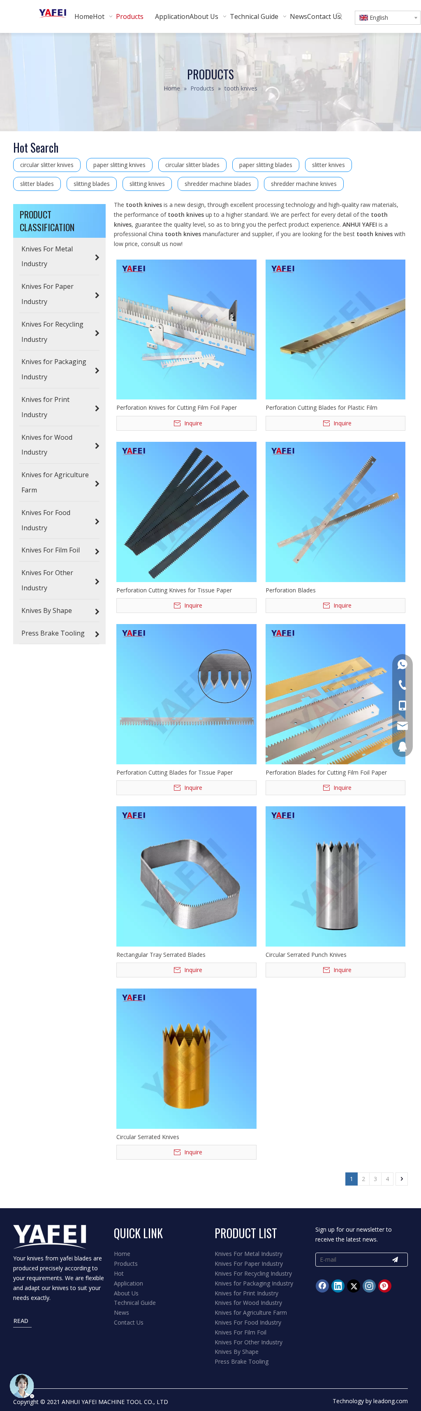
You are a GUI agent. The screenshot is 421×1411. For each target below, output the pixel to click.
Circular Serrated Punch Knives (306, 954)
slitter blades (37, 184)
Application (128, 1283)
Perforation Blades (291, 590)
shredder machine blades (218, 184)
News (121, 1312)
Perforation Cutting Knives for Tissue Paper (174, 590)
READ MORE (23, 1322)
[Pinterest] (384, 1286)
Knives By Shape (237, 1351)
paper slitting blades (265, 165)
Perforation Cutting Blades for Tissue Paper (174, 772)
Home (122, 1254)
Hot (119, 1273)
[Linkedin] (338, 1286)
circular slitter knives (47, 165)
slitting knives (147, 184)
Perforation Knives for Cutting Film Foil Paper (176, 407)
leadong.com (390, 1401)
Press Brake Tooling (241, 1361)
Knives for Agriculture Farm (251, 1312)
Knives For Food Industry (248, 1322)
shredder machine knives (304, 184)
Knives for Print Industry (246, 1293)
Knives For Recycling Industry (253, 1273)
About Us (126, 1293)
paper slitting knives (119, 165)
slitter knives (328, 165)
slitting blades (92, 184)
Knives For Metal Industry (248, 1254)
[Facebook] (322, 1286)
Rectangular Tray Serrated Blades (161, 954)
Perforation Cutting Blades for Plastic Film (321, 407)
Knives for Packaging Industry (254, 1283)
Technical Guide (135, 1303)
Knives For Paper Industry (249, 1263)
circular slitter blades (192, 165)
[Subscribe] (395, 1260)
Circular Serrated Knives (147, 1137)
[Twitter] (353, 1286)
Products (126, 1263)
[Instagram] (369, 1286)
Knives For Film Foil (240, 1332)
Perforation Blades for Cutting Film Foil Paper (326, 772)
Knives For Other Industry (248, 1342)
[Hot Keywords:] (339, 16)
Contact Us (128, 1322)
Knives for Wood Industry (248, 1303)
